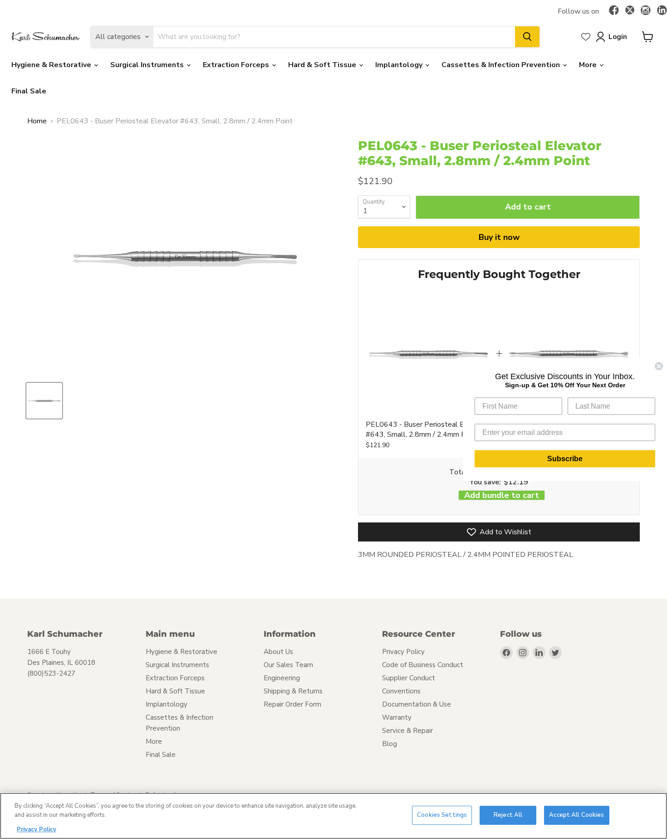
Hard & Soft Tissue (323, 65)
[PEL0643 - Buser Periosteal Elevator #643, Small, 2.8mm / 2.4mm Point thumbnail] (44, 401)
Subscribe (565, 459)
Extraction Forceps (237, 65)
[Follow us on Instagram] (646, 11)
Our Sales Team (288, 664)
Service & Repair (407, 730)
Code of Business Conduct (422, 664)
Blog (389, 743)
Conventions (401, 691)
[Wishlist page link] (585, 36)
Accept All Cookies (576, 815)
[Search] (527, 36)
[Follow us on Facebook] (614, 11)
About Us (278, 651)
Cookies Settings (442, 815)
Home (37, 121)
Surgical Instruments (148, 65)
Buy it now (499, 237)
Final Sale (28, 91)
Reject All (508, 815)
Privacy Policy (403, 651)
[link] (428, 353)
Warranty (397, 717)
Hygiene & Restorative (52, 65)
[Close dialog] (658, 366)
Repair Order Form (292, 704)
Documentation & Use (416, 704)
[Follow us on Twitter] (629, 11)
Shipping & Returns (293, 691)
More (588, 65)
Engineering (282, 678)
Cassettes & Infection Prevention (501, 65)
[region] (333, 816)
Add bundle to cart (501, 495)
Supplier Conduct (408, 678)
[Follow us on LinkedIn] (662, 11)
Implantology (399, 65)
